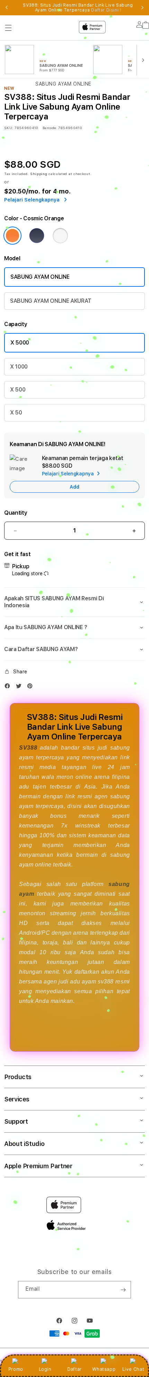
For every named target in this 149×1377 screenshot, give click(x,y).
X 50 (16, 412)
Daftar (74, 1369)
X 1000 (19, 366)
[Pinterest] (31, 687)
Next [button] (142, 7)
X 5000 (19, 342)
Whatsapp (103, 1369)
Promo (15, 1369)
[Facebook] (9, 687)
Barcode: (50, 128)
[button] (74, 602)
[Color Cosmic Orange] (12, 235)
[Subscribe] (123, 1289)
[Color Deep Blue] (36, 235)
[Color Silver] (60, 235)
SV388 (28, 748)
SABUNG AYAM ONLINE (39, 277)
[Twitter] (20, 687)
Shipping (38, 174)
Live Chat (133, 1369)
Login (45, 1369)
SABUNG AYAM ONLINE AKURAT (50, 301)
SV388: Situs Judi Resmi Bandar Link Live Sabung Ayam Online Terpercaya (78, 8)
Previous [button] (6, 7)
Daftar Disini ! (106, 10)
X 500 (17, 389)
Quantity (15, 512)
